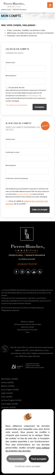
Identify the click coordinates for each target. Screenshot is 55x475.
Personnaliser (16, 458)
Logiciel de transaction (32, 363)
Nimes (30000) (7, 382)
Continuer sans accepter (27, 466)
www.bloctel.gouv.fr (33, 96)
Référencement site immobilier (35, 367)
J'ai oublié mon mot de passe (16, 105)
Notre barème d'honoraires (27, 330)
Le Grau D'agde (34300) (11, 400)
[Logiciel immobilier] (17, 366)
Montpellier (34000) (9, 379)
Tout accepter (38, 458)
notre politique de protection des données (28, 449)
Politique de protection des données (27, 324)
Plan (27, 332)
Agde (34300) (7, 393)
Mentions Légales (27, 322)
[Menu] (50, 5)
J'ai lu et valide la (16, 201)
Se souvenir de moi (16, 88)
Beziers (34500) (8, 386)
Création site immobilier (33, 365)
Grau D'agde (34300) (10, 389)
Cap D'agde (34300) (9, 404)
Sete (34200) (6, 397)
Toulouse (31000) (8, 407)
